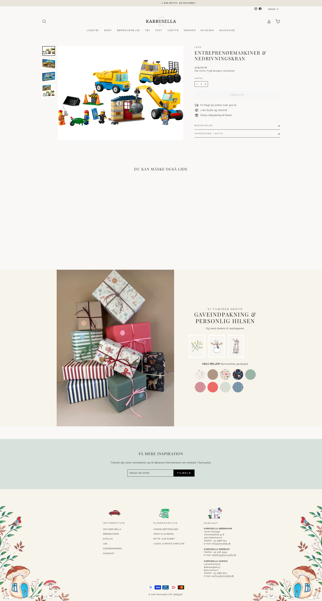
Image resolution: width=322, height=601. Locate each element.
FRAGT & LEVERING (163, 534)
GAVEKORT (109, 553)
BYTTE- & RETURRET (164, 539)
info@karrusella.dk (221, 544)
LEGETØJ (93, 30)
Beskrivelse (204, 125)
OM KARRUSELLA (112, 529)
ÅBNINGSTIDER (111, 534)
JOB (105, 544)
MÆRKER (190, 30)
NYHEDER (207, 30)
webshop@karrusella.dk (224, 555)
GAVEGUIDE (227, 30)
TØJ (147, 30)
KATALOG (108, 539)
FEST (159, 30)
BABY (108, 30)
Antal (199, 78)
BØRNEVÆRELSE (128, 30)
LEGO (198, 47)
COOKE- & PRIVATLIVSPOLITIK (169, 544)
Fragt (209, 71)
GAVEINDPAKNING (112, 548)
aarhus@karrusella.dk (223, 576)
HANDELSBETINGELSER (165, 529)
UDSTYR (173, 30)
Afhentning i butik (209, 133)
